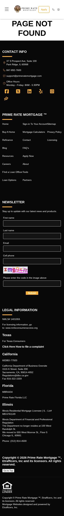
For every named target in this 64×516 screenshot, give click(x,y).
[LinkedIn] (29, 91)
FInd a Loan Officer (12, 172)
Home (5, 124)
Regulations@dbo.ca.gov (15, 375)
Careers (6, 164)
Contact (27, 140)
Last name (8, 230)
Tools (25, 172)
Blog (4, 148)
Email (6, 243)
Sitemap (51, 124)
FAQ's (26, 148)
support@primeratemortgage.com (24, 76)
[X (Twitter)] (18, 91)
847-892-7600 (13, 70)
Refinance (7, 140)
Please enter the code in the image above (24, 277)
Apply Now (28, 156)
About (26, 164)
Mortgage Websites (12, 504)
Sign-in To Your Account (35, 124)
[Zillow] (6, 98)
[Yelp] (41, 91)
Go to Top (8, 470)
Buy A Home (8, 132)
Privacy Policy (54, 132)
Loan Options (9, 180)
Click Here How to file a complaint (23, 346)
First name (8, 217)
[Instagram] (52, 91)
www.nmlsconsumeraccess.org (22, 328)
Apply (44, 9)
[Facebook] (7, 91)
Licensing (52, 140)
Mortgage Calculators (34, 132)
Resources (7, 156)
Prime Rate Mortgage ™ (44, 457)
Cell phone (8, 255)
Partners (27, 180)
